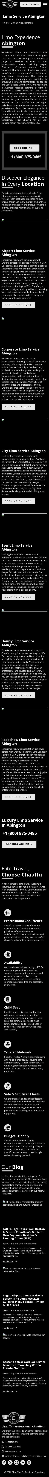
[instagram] (16, 1462)
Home (6, 22)
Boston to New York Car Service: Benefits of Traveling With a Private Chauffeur (24, 1365)
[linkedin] (22, 1462)
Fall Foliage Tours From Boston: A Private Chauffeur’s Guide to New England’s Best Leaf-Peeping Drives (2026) (24, 1233)
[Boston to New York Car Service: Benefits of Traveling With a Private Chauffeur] (24, 1345)
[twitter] (10, 1462)
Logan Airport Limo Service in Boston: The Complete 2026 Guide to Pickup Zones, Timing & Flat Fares (23, 1300)
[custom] (29, 1462)
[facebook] (4, 1462)
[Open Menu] (45, 4)
